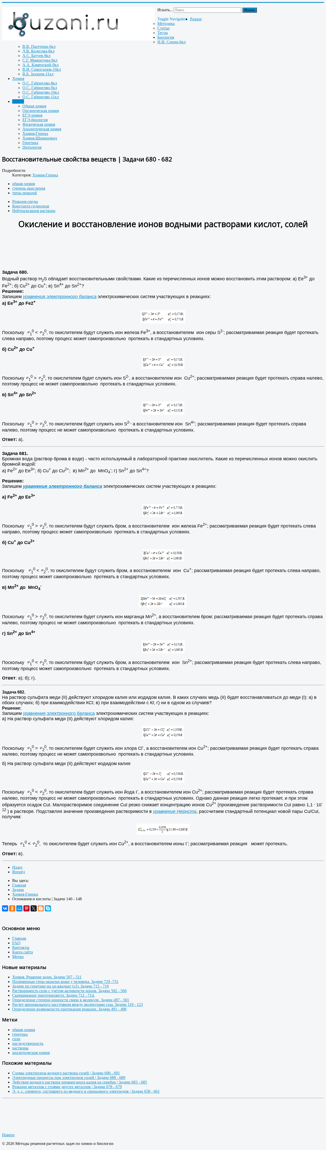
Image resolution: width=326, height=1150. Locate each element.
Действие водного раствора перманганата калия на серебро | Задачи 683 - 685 (79, 1082)
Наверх (8, 1135)
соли (16, 1039)
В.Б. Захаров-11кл (37, 74)
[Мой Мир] (19, 908)
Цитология (32, 147)
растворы (20, 1048)
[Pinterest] (26, 908)
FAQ (16, 943)
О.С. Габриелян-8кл (39, 83)
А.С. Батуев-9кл (36, 55)
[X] (34, 908)
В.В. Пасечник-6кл (39, 46)
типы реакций (24, 193)
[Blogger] (41, 908)
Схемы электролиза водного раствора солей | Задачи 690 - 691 (66, 1073)
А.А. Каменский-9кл (40, 65)
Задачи (18, 101)
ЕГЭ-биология (35, 120)
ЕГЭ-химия (32, 115)
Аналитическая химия (41, 129)
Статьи (163, 28)
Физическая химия (38, 124)
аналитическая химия (31, 1052)
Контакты (20, 947)
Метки (18, 956)
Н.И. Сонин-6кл (171, 42)
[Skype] (48, 908)
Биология (165, 37)
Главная (19, 938)
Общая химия (34, 106)
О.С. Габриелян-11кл (40, 97)
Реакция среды (25, 201)
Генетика (30, 143)
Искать (249, 10)
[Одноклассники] (12, 908)
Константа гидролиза (30, 206)
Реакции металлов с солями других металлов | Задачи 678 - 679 (67, 1087)
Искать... (165, 10)
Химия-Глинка (35, 133)
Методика (166, 23)
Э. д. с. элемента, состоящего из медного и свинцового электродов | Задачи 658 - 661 (86, 1091)
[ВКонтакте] (5, 908)
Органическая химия (40, 110)
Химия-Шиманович (39, 138)
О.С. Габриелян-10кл (40, 92)
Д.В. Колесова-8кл (38, 51)
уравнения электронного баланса (60, 296)
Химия (18, 78)
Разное (196, 19)
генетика (20, 1034)
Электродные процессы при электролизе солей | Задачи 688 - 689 (68, 1077)
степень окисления (28, 188)
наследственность (27, 1043)
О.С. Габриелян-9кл (39, 88)
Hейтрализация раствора (33, 211)
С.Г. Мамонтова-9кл (39, 60)
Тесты (162, 33)
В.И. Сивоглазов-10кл (41, 69)
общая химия (23, 184)
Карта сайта (22, 952)
